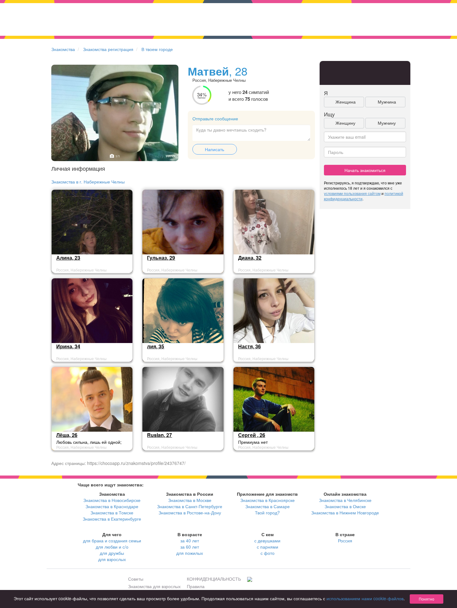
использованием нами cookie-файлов (365, 598)
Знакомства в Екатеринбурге (112, 519)
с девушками (267, 540)
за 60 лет (189, 547)
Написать (214, 149)
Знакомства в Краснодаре (111, 506)
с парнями (267, 547)
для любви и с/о (112, 547)
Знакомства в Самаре (267, 506)
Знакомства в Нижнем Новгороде (345, 512)
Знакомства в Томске (111, 512)
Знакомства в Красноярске (267, 500)
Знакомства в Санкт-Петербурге (189, 506)
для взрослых (112, 559)
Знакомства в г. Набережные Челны (88, 182)
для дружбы (112, 553)
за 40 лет (189, 540)
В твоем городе (157, 49)
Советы (135, 579)
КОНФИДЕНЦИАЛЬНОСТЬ (214, 579)
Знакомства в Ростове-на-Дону (190, 512)
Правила (196, 586)
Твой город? (267, 512)
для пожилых (189, 553)
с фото (268, 553)
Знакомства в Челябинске (345, 500)
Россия (345, 540)
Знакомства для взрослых (154, 586)
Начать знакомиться (364, 170)
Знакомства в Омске (345, 506)
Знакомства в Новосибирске (112, 500)
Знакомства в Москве (189, 500)
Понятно (426, 598)
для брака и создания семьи (112, 540)
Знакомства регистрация (108, 49)
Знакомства (63, 49)
